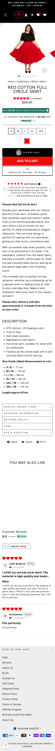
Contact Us (8, 678)
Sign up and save (16, 649)
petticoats (42, 237)
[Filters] (5, 546)
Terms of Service (11, 704)
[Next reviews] (50, 189)
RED (27, 141)
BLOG (5, 673)
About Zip (7, 720)
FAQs (7, 426)
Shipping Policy (10, 688)
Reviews (7, 662)
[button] (21, 98)
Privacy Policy (10, 699)
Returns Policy (16, 419)
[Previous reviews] (4, 189)
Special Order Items (20, 407)
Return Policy (9, 694)
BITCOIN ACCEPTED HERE (17, 714)
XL (32, 131)
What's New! (38, 81)
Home (11, 81)
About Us (7, 668)
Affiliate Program (11, 709)
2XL (41, 131)
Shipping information (21, 413)
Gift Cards (8, 683)
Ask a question (16, 432)
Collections (23, 81)
